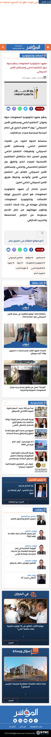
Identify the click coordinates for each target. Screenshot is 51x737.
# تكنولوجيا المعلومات (35, 262)
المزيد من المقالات (16, 501)
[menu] (48, 47)
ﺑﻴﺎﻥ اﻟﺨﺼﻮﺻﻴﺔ (36, 726)
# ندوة (20, 262)
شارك (38, 108)
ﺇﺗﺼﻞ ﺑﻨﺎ (12, 726)
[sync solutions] (42, 733)
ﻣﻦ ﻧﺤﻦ (23, 726)
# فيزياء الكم (39, 273)
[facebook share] (31, 109)
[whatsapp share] (20, 109)
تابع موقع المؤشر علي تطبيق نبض (25, 241)
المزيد (10, 642)
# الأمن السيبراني (15, 257)
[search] (3, 47)
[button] (27, 636)
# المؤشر (29, 257)
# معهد (11, 262)
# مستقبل (40, 257)
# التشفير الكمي (38, 268)
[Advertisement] (25, 24)
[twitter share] (25, 109)
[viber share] (14, 109)
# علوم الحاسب (22, 268)
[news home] (25, 712)
